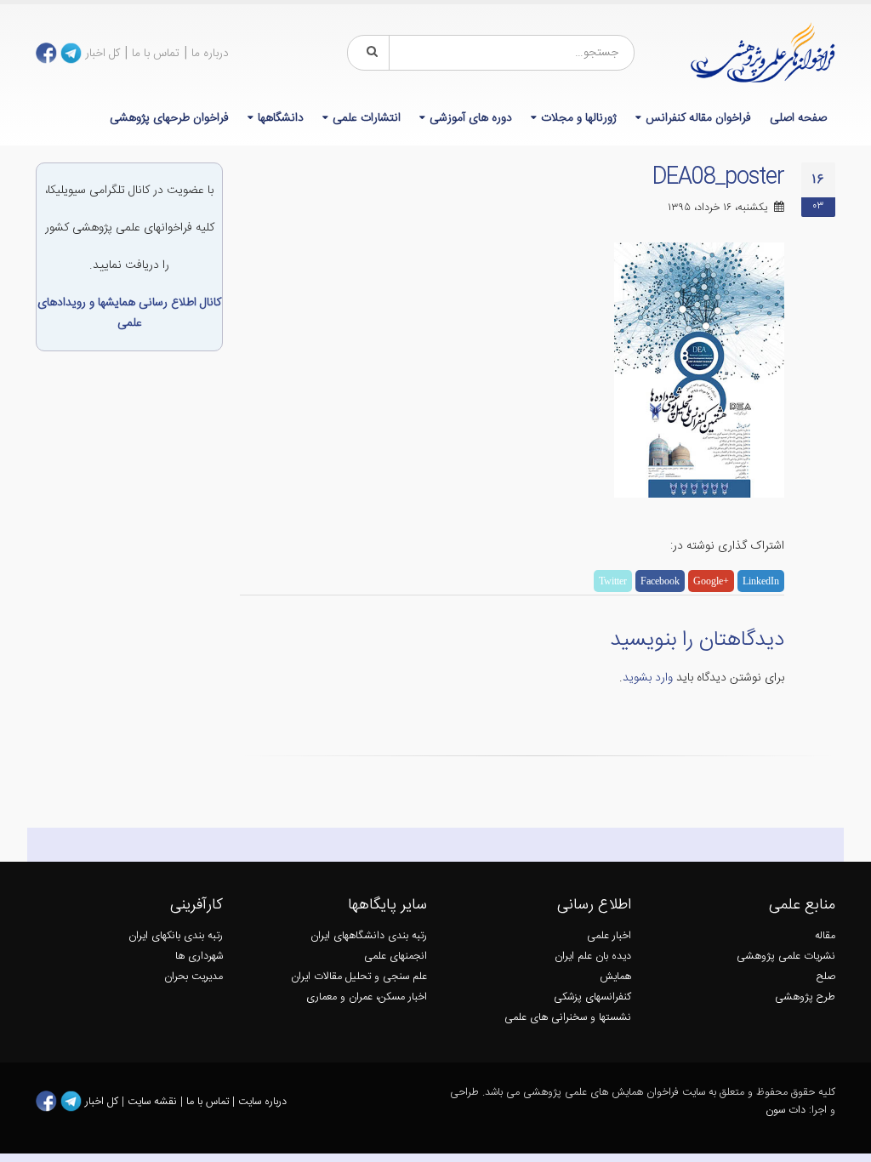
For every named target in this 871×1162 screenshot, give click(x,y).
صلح (826, 977)
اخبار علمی (609, 936)
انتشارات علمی (367, 118)
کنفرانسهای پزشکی (592, 997)
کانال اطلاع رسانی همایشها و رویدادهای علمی (129, 313)
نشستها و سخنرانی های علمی (567, 1018)
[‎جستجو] (369, 53)
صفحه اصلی (798, 118)
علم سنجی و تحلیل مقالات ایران (359, 977)
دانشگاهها (281, 118)
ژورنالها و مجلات (579, 118)
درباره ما (210, 53)
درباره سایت (262, 1101)
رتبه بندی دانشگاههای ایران (368, 936)
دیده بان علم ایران (593, 956)
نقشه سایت (154, 1101)
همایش (615, 977)
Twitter (613, 581)
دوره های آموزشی (471, 118)
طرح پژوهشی (805, 997)
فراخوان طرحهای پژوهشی (169, 118)
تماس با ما (155, 53)
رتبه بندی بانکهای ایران (175, 936)
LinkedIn (761, 581)
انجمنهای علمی (395, 956)
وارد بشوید (648, 678)
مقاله (825, 936)
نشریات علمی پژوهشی (786, 956)
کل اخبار (102, 53)
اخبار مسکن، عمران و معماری (366, 997)
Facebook (660, 581)
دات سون (786, 1110)
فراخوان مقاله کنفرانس (698, 118)
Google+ (711, 581)
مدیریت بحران (193, 977)
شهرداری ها (199, 956)
